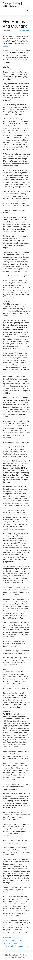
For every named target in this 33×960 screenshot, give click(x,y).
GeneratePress (20, 957)
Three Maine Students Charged (16, 946)
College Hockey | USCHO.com (12, 4)
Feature (8, 938)
